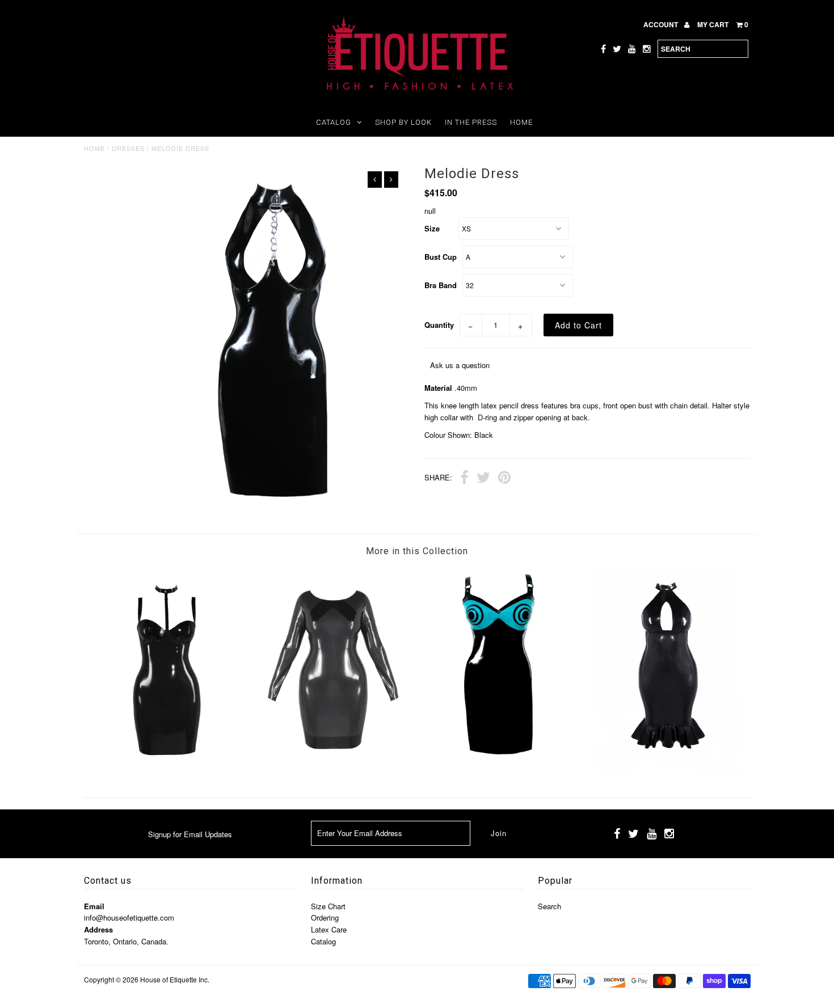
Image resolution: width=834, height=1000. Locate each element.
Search (549, 906)
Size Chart (328, 906)
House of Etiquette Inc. (174, 979)
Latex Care (329, 929)
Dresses (128, 148)
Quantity (439, 324)
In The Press (471, 122)
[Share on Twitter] (483, 478)
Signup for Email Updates (190, 834)
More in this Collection (417, 551)
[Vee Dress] (333, 768)
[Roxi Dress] (667, 768)
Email (94, 906)
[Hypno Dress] (500, 768)
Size (432, 228)
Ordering (325, 917)
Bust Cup (440, 256)
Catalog (333, 122)
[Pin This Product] (504, 478)
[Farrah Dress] (167, 768)
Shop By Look (403, 122)
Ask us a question (460, 365)
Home (521, 122)
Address (98, 929)
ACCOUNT (661, 24)
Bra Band (440, 285)
